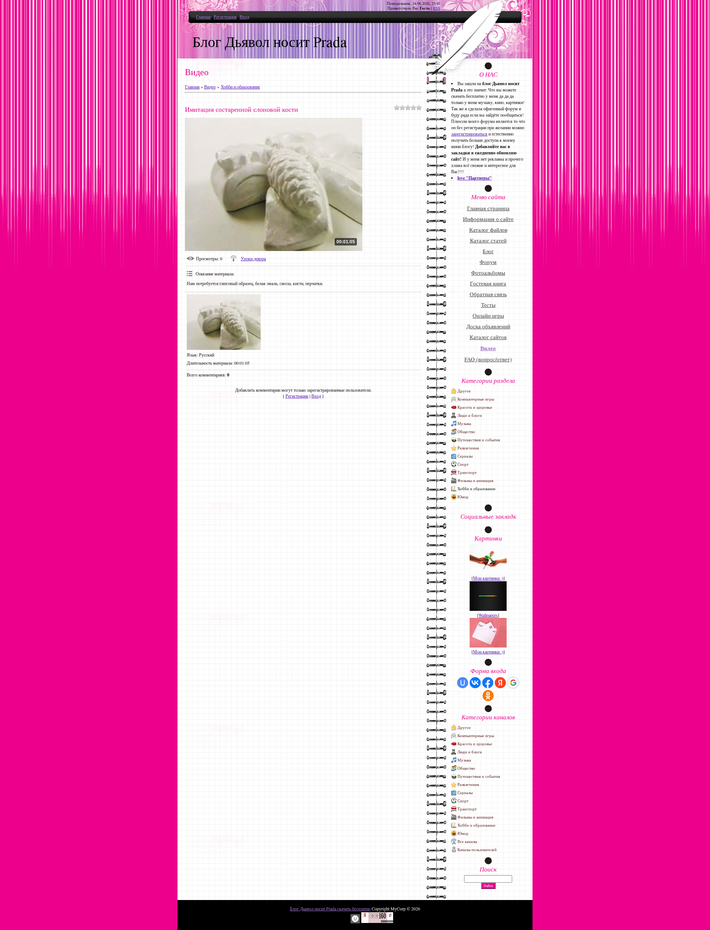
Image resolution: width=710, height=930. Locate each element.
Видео (210, 87)
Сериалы (465, 456)
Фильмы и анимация (475, 480)
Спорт (463, 464)
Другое (464, 391)
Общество (466, 431)
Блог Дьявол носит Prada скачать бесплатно (330, 908)
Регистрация (225, 17)
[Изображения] (224, 322)
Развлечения (468, 448)
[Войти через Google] (513, 683)
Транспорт (467, 472)
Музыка (464, 423)
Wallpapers (488, 615)
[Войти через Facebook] (487, 682)
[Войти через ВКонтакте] (475, 682)
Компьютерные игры (475, 399)
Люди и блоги (469, 415)
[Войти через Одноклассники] (488, 695)
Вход (244, 17)
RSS (436, 8)
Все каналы (467, 841)
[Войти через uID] (462, 682)
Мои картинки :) (488, 578)
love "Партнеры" (474, 178)
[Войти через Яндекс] (500, 682)
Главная (203, 17)
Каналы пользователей (477, 849)
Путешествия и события (478, 439)
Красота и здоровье (474, 407)
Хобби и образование (240, 87)
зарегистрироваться (469, 134)
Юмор (463, 496)
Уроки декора (253, 258)
